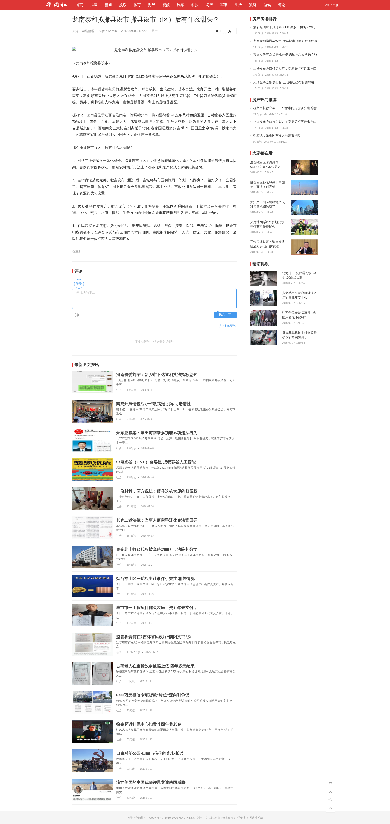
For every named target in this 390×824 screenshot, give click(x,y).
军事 (224, 5)
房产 (209, 5)
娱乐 (122, 5)
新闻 (108, 5)
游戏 (267, 5)
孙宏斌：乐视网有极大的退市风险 (277, 135)
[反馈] (330, 799)
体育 (137, 5)
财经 (151, 5)
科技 (195, 5)
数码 (252, 5)
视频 (166, 5)
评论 (281, 5)
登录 (327, 5)
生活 (238, 5)
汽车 (180, 5)
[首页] (330, 790)
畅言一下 (225, 315)
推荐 (94, 5)
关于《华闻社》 (136, 817)
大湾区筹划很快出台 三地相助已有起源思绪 (283, 82)
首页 (79, 5)
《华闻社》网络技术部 (249, 817)
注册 (335, 5)
